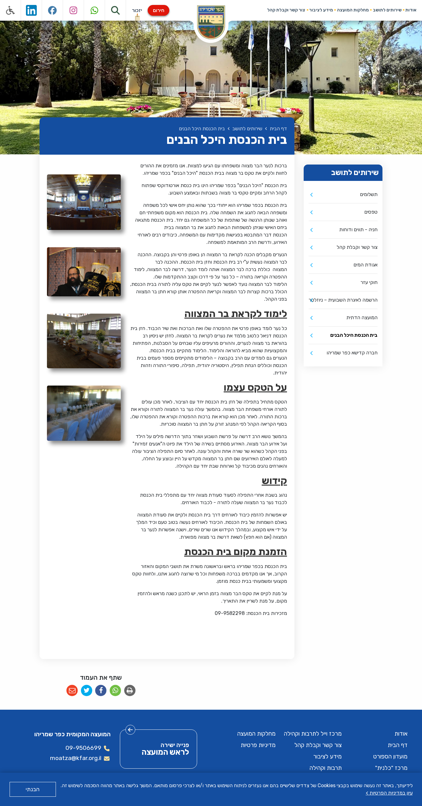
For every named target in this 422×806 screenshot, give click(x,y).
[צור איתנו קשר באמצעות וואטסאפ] (94, 10)
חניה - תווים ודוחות (358, 229)
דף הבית (397, 745)
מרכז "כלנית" (391, 767)
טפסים (371, 212)
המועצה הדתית (362, 317)
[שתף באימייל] (72, 690)
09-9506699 (83, 747)
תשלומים (369, 194)
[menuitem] (411, 10)
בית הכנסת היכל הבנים (354, 335)
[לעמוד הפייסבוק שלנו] (52, 10)
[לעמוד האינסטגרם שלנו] (73, 10)
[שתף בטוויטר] (86, 690)
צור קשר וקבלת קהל (286, 10)
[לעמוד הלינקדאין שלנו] (31, 10)
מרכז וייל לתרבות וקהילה (313, 733)
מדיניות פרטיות (258, 745)
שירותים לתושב (387, 10)
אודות (410, 10)
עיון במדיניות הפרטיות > (389, 793)
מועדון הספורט (390, 756)
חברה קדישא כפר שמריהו (352, 353)
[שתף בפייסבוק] (101, 690)
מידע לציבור (321, 10)
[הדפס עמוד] (130, 690)
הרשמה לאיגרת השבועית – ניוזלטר (343, 300)
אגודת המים (365, 265)
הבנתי (33, 789)
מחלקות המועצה (353, 10)
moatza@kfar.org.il (75, 758)
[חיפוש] (115, 10)
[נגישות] (10, 10)
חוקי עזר (369, 282)
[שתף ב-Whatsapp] (115, 690)
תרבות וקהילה (326, 767)
